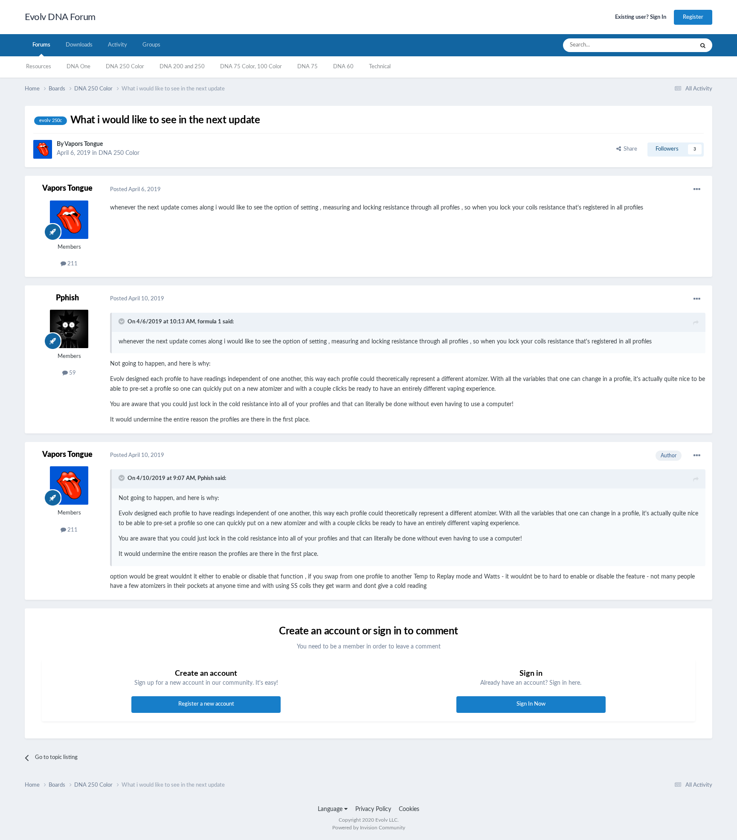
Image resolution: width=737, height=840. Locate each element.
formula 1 (209, 322)
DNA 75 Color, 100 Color (251, 67)
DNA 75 (307, 67)
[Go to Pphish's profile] (69, 329)
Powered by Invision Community (368, 827)
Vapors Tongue (83, 144)
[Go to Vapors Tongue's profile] (42, 149)
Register (693, 17)
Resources (38, 67)
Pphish (67, 298)
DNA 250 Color (125, 67)
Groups (151, 45)
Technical (380, 67)
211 (72, 264)
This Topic (670, 45)
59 (72, 373)
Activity (117, 45)
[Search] (702, 45)
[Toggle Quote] (122, 321)
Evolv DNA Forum (60, 17)
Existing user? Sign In (640, 17)
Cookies (409, 809)
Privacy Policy (373, 809)
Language (331, 809)
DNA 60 (343, 67)
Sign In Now (530, 704)
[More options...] (696, 189)
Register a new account (206, 704)
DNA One (78, 67)
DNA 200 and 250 (182, 67)
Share (629, 149)
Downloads (79, 45)
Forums (41, 45)
